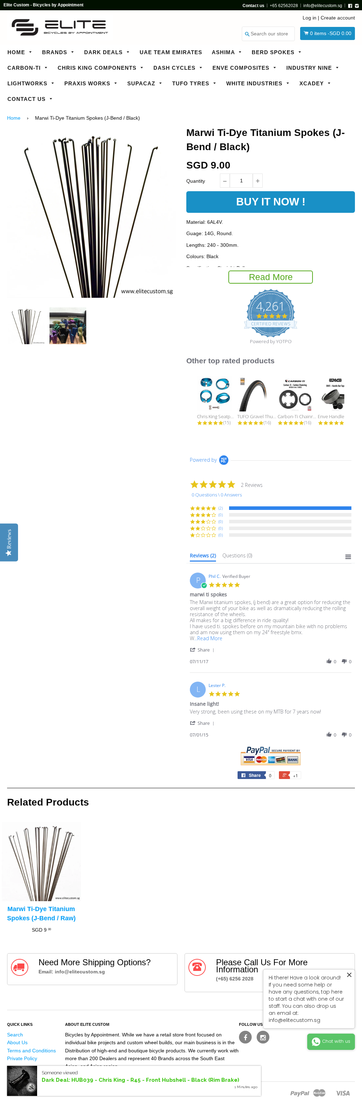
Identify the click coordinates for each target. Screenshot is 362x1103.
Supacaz (142, 83)
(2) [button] (220, 508)
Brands (55, 52)
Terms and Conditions (31, 1050)
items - (330, 33)
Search (15, 1034)
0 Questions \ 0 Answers (217, 494)
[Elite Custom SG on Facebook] (245, 1037)
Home (17, 52)
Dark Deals (104, 52)
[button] (203, 649)
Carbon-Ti (24, 68)
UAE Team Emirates (171, 52)
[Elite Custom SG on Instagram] (263, 1037)
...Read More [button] (208, 638)
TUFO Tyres (191, 83)
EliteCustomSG (24, 1091)
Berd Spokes (274, 52)
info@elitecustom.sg (322, 5)
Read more (271, 277)
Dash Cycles (175, 68)
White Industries (255, 83)
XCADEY (312, 83)
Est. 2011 (55, 1091)
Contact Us (27, 99)
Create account (338, 18)
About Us (17, 1042)
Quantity (195, 181)
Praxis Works (88, 83)
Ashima (224, 52)
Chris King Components (98, 68)
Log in (309, 18)
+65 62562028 (284, 5)
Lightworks (28, 83)
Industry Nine (310, 68)
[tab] (203, 557)
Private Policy (22, 1058)
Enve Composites (241, 68)
